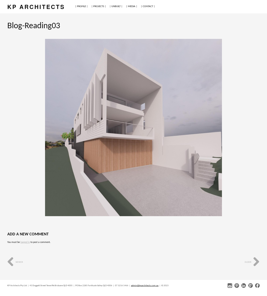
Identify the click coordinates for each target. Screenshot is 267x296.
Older (248, 262)
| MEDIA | (131, 6)
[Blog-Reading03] (133, 127)
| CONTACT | (148, 6)
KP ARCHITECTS (36, 6)
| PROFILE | (81, 6)
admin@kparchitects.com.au (145, 286)
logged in (25, 242)
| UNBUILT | (116, 6)
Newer (19, 262)
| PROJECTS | (98, 6)
